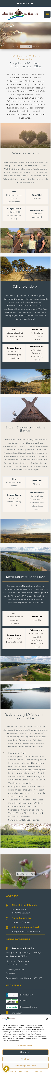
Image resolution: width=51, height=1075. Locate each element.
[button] (47, 1019)
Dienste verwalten (25, 1045)
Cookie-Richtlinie (15, 1071)
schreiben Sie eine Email (25, 927)
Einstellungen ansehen (25, 1065)
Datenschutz (27, 1071)
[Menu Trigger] (47, 14)
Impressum (38, 1071)
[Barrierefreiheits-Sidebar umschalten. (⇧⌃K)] (6, 1069)
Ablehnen (25, 1059)
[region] (25, 35)
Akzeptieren (25, 1052)
